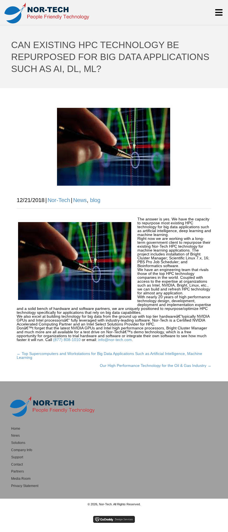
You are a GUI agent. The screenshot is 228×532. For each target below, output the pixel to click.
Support (17, 457)
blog (95, 200)
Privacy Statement (24, 486)
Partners (17, 471)
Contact (17, 464)
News (80, 200)
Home (15, 429)
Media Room (21, 479)
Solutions (18, 443)
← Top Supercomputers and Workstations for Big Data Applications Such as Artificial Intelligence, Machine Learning (109, 355)
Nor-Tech (59, 200)
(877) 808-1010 (67, 339)
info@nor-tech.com (115, 339)
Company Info (21, 450)
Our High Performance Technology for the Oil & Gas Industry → (155, 365)
